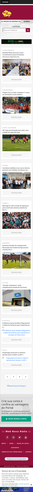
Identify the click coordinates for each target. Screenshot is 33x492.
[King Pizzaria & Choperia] (16, 41)
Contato (28, 452)
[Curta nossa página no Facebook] (7, 437)
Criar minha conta (16, 419)
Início (4, 443)
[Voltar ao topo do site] (30, 270)
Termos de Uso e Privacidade (13, 452)
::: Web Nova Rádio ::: (16, 431)
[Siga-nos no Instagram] (13, 437)
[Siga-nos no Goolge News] (16, 458)
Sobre (12, 443)
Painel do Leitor (24, 443)
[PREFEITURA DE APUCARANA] (16, 489)
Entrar (5, 2)
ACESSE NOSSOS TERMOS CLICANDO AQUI (15, 485)
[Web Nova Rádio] (16, 13)
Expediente (16, 447)
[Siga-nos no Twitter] (20, 437)
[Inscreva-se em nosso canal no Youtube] (26, 437)
